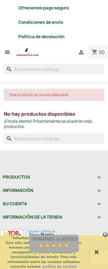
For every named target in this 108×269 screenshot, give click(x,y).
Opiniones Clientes (54, 239)
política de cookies (60, 266)
